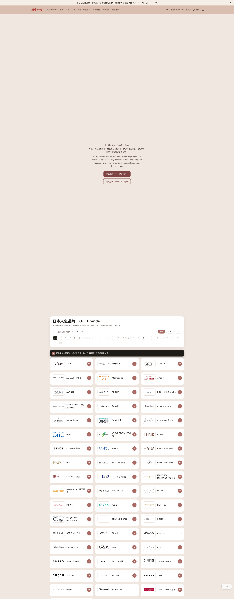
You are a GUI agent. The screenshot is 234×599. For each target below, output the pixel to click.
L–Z (177, 332)
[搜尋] (183, 9)
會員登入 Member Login (117, 182)
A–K (169, 332)
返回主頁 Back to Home (117, 174)
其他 (60, 343)
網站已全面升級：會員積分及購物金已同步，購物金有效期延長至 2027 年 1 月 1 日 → (117, 3)
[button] (89, 364)
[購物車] (203, 9)
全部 (161, 332)
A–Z (55, 338)
